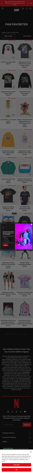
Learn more (16, 464)
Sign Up (5, 245)
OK (16, 469)
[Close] (31, 452)
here (26, 458)
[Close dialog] (31, 224)
